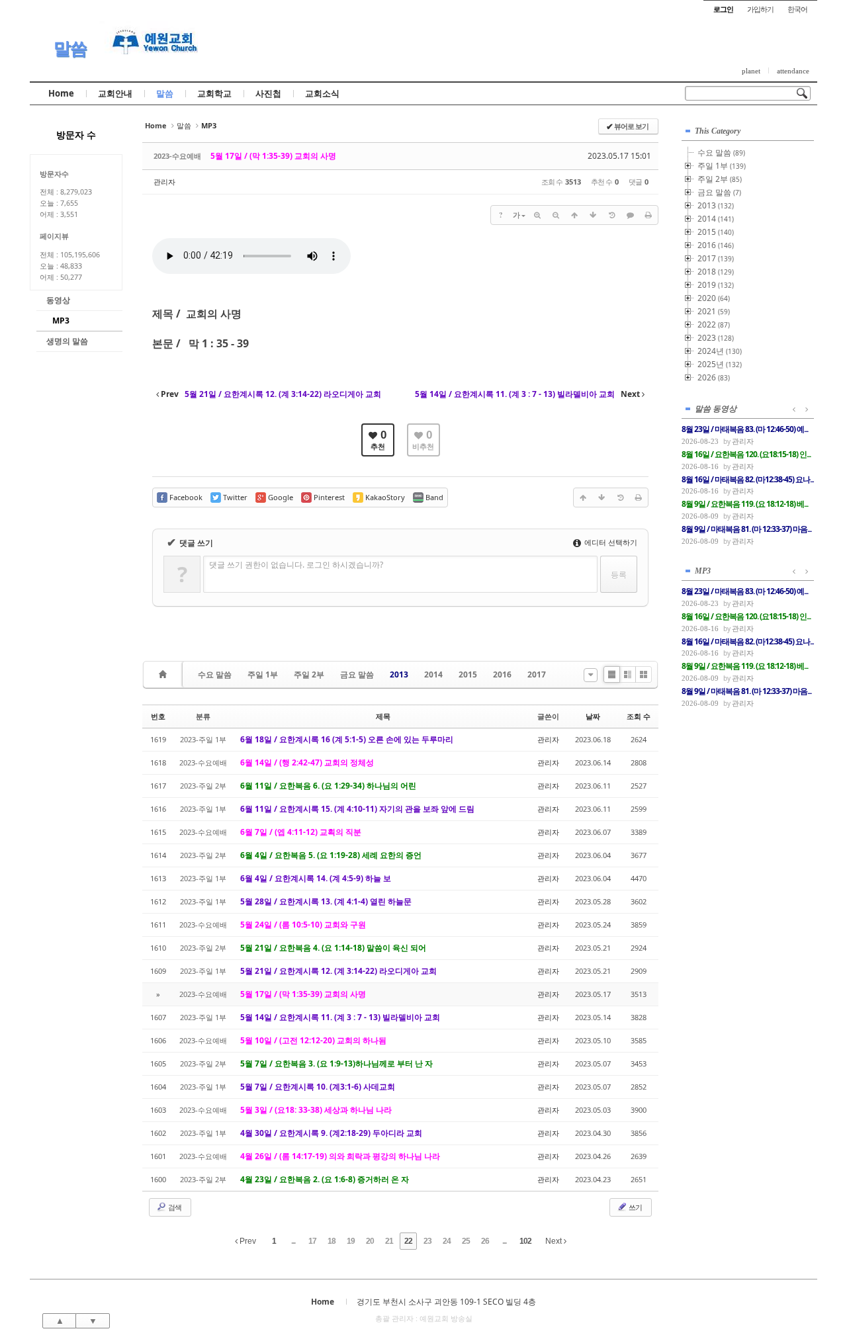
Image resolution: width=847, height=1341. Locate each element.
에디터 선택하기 (609, 542)
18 (331, 1241)
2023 (715, 337)
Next (554, 1241)
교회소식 (322, 93)
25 (466, 1241)
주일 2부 (309, 674)
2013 (399, 674)
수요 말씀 (215, 674)
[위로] (574, 215)
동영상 (58, 300)
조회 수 (638, 716)
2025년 (719, 364)
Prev (247, 1241)
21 (389, 1241)
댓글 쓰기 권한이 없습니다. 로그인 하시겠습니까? (296, 564)
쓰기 (634, 1207)
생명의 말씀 (67, 341)
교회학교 (214, 93)
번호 (158, 716)
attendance (793, 71)
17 (312, 1241)
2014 (433, 674)
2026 (713, 377)
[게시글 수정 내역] (611, 215)
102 (525, 1241)
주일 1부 (262, 674)
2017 (536, 674)
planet (751, 71)
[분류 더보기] (591, 675)
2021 (713, 311)
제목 (383, 716)
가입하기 (760, 9)
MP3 (60, 320)
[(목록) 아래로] (593, 215)
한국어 (797, 9)
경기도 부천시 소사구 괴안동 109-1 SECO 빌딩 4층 (446, 1301)
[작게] (556, 215)
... (293, 1241)
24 (447, 1241)
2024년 (719, 351)
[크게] (537, 215)
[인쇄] (648, 215)
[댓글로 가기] (630, 215)
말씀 (70, 48)
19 (351, 1241)
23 (427, 1241)
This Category (717, 131)
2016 (502, 674)
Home (61, 93)
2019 (715, 284)
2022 (713, 324)
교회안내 (115, 93)
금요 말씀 (357, 674)
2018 (715, 271)
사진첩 (268, 93)
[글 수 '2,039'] (165, 674)
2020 (713, 298)
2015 (468, 674)
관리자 (164, 182)
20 (370, 1241)
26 (485, 1241)
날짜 (593, 716)
